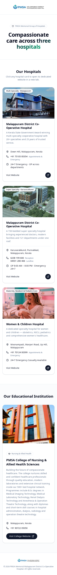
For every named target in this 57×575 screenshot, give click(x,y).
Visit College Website (20, 536)
